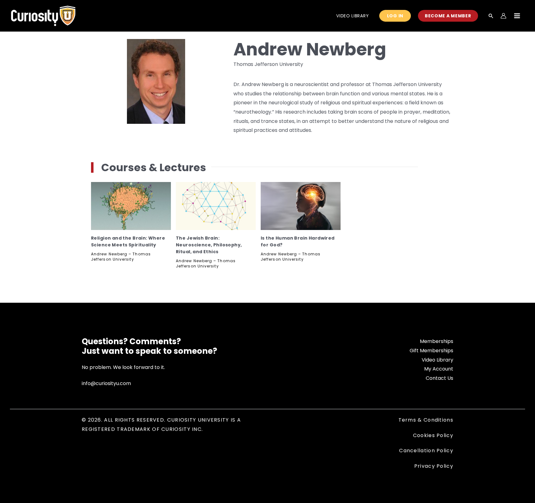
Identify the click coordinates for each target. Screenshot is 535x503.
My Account (438, 368)
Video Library (437, 359)
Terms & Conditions (425, 419)
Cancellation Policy (426, 450)
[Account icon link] (503, 16)
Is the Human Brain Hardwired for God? (298, 241)
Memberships (436, 341)
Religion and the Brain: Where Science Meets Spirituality (128, 241)
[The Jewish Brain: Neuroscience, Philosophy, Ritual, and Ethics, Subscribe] (216, 206)
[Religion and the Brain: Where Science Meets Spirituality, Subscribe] (131, 206)
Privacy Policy (433, 466)
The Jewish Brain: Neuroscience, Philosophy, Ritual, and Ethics (209, 245)
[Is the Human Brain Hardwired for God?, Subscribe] (301, 206)
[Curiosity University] (43, 15)
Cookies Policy (433, 435)
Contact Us (439, 378)
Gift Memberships (431, 350)
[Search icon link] (491, 16)
